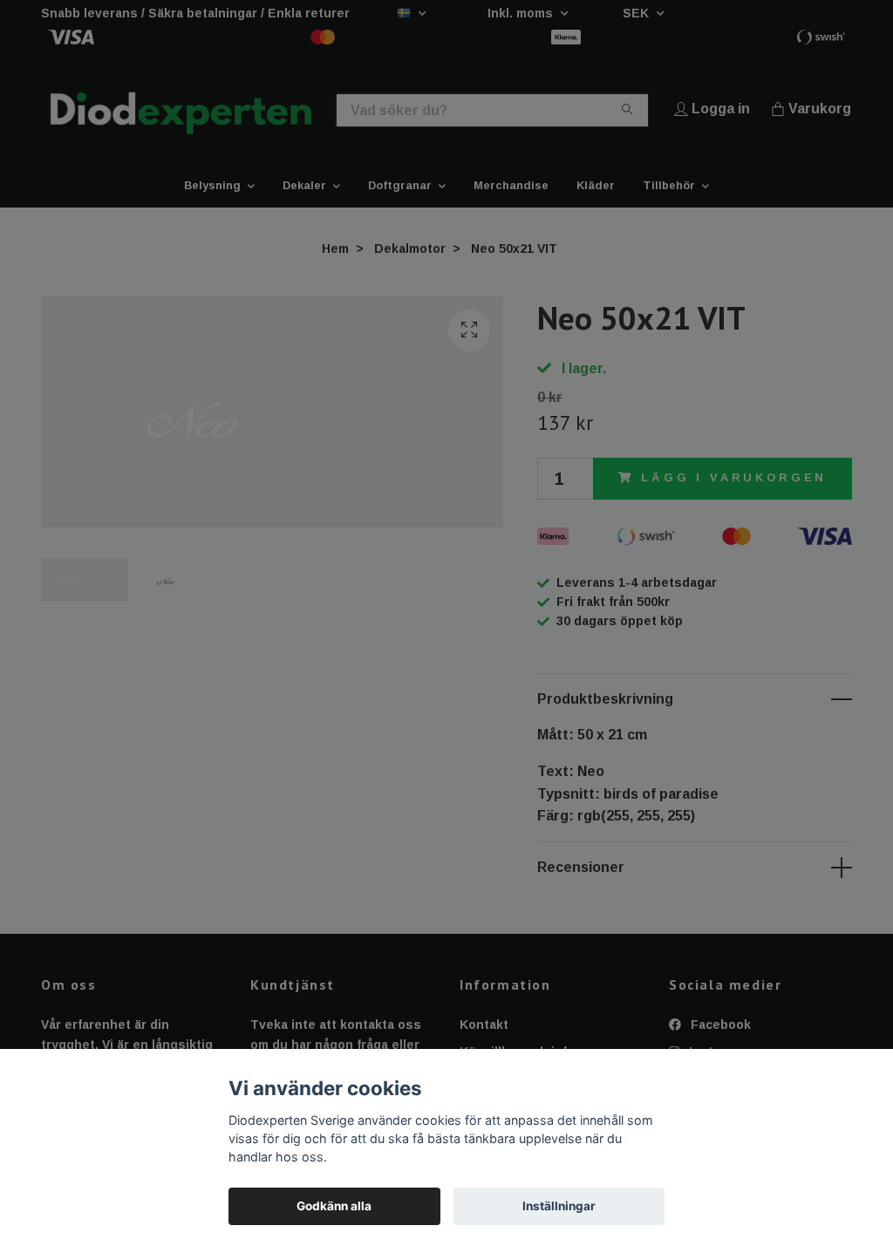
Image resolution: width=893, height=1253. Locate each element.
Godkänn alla (334, 1206)
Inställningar (559, 1206)
